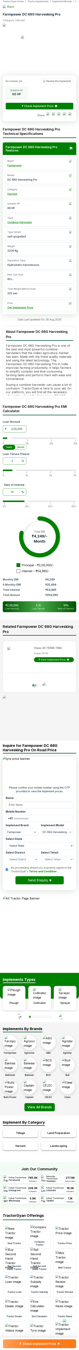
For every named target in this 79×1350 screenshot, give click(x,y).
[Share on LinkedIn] (54, 115)
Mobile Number (16, 811)
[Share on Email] (71, 115)
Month (20, 447)
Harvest (12, 193)
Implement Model (52, 825)
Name (10, 797)
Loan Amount (11, 421)
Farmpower (14, 165)
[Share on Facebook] (48, 115)
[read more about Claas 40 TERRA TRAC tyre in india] (18, 658)
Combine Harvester (19, 222)
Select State (14, 838)
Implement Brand (17, 825)
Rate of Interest (14, 485)
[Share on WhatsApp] (65, 115)
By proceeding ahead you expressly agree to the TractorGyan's (41, 869)
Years (9, 447)
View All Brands (39, 1107)
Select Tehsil (49, 852)
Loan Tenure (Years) (16, 454)
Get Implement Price (20, 307)
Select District (15, 852)
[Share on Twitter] (60, 115)
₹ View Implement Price (52, 659)
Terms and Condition (43, 871)
